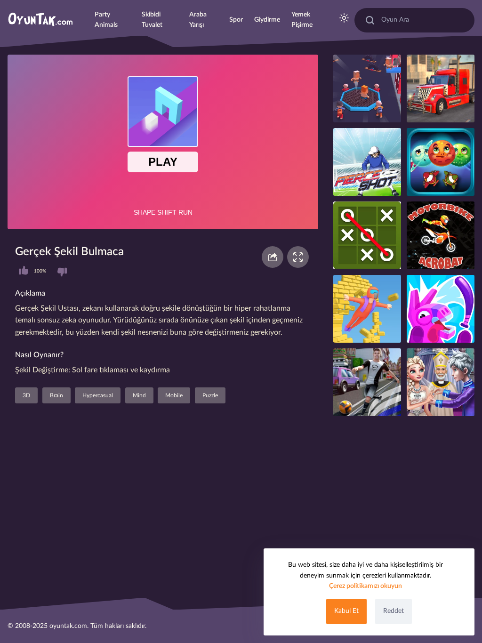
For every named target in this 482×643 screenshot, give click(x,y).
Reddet (393, 611)
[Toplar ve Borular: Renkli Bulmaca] (367, 162)
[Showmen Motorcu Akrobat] (440, 235)
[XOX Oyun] (367, 235)
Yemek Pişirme (302, 19)
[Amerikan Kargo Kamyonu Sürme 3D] (440, 88)
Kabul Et (346, 611)
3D (26, 395)
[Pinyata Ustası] (440, 309)
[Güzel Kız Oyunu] (440, 382)
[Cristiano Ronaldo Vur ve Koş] (367, 382)
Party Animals (106, 19)
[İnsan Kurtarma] (367, 88)
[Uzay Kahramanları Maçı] (440, 162)
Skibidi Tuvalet (152, 19)
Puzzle (210, 395)
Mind (139, 395)
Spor (236, 19)
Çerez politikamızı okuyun (365, 586)
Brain (56, 395)
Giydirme (267, 19)
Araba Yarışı (198, 19)
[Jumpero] (367, 309)
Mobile (174, 395)
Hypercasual (97, 395)
